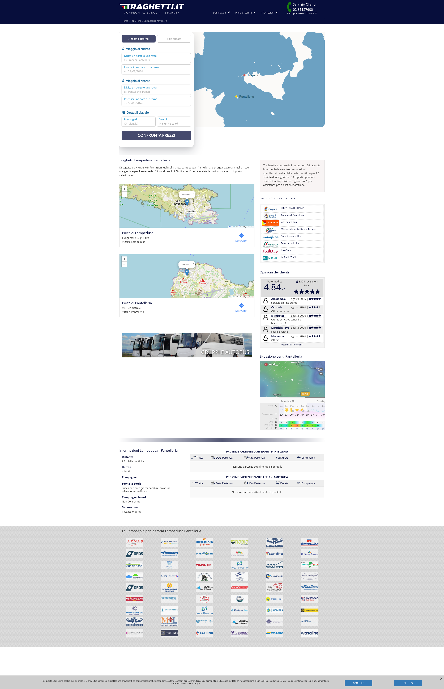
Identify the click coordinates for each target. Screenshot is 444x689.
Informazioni (268, 12)
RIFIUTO (408, 683)
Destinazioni (220, 12)
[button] (187, 202)
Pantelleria (136, 20)
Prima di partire (244, 12)
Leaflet (232, 227)
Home (125, 20)
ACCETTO (358, 683)
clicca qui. (195, 683)
